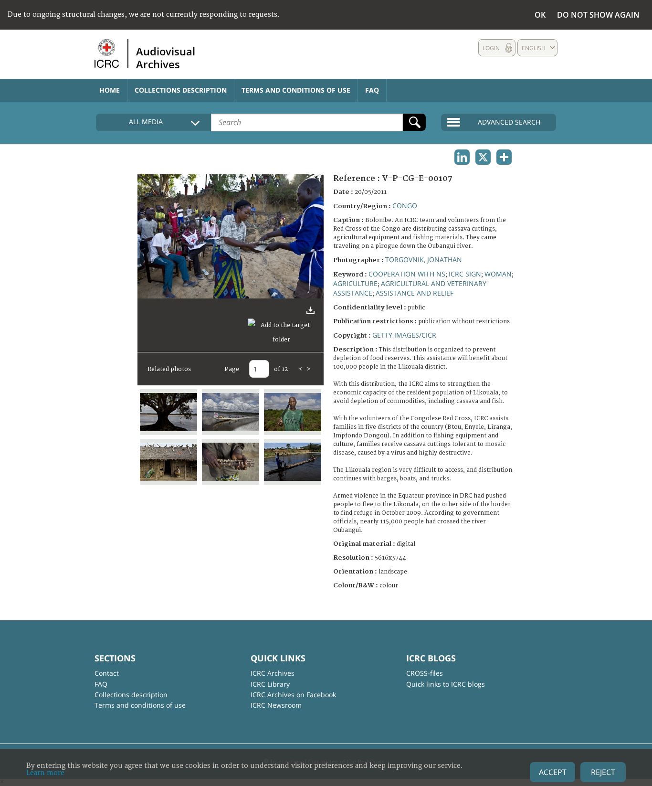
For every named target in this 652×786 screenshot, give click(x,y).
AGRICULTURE (355, 283)
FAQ (372, 90)
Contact (107, 673)
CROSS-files (424, 673)
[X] (483, 157)
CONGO (404, 205)
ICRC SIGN (465, 273)
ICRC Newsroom (276, 705)
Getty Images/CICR (404, 335)
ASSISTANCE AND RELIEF (414, 292)
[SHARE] (504, 157)
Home (109, 90)
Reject (603, 772)
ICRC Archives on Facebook (293, 694)
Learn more (45, 773)
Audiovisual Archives (165, 57)
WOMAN (498, 273)
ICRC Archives (272, 673)
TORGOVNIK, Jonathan (423, 259)
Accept (553, 772)
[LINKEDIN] (462, 157)
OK (540, 15)
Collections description (181, 90)
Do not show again (598, 15)
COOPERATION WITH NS (406, 273)
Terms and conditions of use (296, 90)
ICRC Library (270, 684)
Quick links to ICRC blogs (445, 684)
